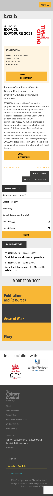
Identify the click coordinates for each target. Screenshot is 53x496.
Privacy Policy (11, 428)
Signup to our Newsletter (17, 466)
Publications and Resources (16, 419)
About (8, 406)
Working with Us (12, 423)
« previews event (12, 167)
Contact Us (10, 435)
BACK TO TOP (39, 173)
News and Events (12, 410)
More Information (26, 76)
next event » (43, 167)
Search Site (12, 458)
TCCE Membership (15, 473)
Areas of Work (11, 414)
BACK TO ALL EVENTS (35, 179)
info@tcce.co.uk (20, 442)
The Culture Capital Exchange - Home (6, 5)
